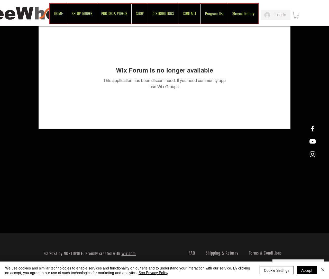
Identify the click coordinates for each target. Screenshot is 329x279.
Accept (306, 270)
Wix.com (129, 253)
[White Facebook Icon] (312, 128)
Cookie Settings (276, 270)
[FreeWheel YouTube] (312, 141)
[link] (296, 15)
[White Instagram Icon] (312, 154)
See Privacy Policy (153, 272)
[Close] (323, 270)
